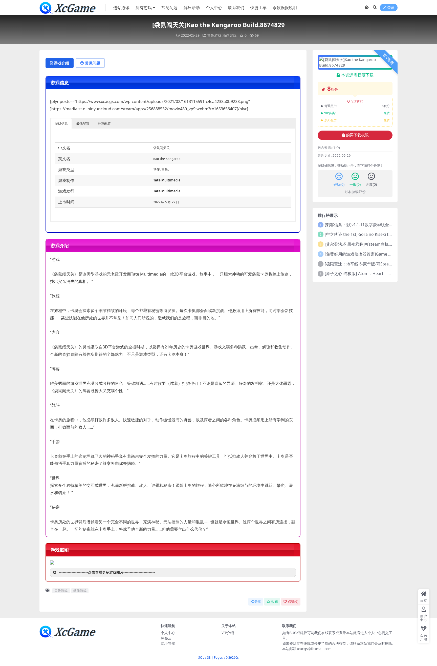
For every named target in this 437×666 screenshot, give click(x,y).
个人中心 (214, 7)
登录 (390, 8)
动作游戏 (229, 35)
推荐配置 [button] (104, 123)
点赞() (293, 601)
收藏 (274, 601)
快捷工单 (258, 7)
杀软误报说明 (285, 7)
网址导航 (168, 643)
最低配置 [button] (82, 123)
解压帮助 (192, 7)
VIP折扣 (357, 101)
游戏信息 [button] (61, 123)
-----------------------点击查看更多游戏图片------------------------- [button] (107, 572)
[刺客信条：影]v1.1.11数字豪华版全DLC (361, 224)
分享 (257, 601)
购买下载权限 (357, 135)
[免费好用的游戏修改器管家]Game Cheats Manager (372, 254)
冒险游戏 (214, 35)
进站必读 (121, 7)
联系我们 (236, 7)
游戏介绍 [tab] (61, 63)
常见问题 (169, 7)
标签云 (166, 638)
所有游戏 (144, 7)
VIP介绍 (228, 632)
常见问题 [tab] (92, 63)
